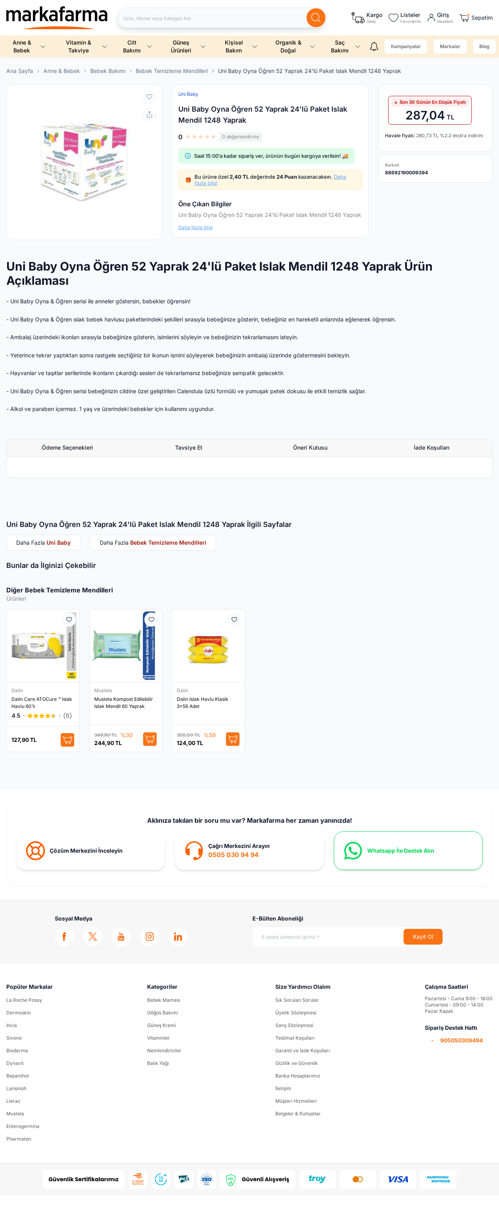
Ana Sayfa (19, 70)
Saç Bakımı (340, 46)
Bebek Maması (163, 1000)
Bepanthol (17, 1076)
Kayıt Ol (423, 936)
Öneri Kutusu (310, 447)
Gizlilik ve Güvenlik (296, 1063)
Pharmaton (18, 1139)
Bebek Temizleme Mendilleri (172, 70)
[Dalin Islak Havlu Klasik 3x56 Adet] (208, 645)
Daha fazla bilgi (195, 227)
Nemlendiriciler (164, 1050)
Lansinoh (16, 1088)
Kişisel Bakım (234, 46)
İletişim (283, 1088)
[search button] (316, 17)
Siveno (14, 1038)
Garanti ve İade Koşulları (302, 1050)
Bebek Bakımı (107, 70)
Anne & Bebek (22, 46)
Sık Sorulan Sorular (297, 1000)
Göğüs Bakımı (162, 1013)
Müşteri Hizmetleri (296, 1101)
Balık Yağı (158, 1063)
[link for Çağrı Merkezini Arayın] (249, 851)
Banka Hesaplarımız (297, 1076)
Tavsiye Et (188, 447)
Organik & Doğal (288, 46)
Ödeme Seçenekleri (67, 447)
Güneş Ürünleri (181, 46)
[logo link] (56, 17)
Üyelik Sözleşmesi (295, 1013)
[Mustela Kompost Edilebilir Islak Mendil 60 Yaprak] (126, 645)
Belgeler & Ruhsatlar (298, 1114)
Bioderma (17, 1050)
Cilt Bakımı (132, 46)
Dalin (17, 690)
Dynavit (15, 1063)
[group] (84, 162)
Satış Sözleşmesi (294, 1025)
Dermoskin (18, 1013)
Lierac (13, 1101)
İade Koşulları (432, 447)
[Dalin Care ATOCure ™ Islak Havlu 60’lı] (43, 645)
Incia (11, 1025)
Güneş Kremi (161, 1025)
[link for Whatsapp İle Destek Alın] (408, 851)
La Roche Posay (24, 1000)
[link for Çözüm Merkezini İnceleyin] (91, 851)
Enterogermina (22, 1126)
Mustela (103, 690)
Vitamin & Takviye (78, 46)
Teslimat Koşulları (295, 1038)
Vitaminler (158, 1038)
